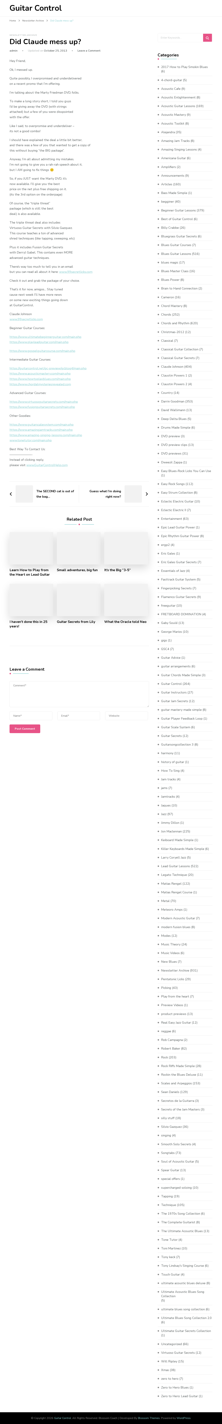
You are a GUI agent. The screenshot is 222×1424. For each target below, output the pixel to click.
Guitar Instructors (174, 692)
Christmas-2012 (172, 332)
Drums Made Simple (175, 427)
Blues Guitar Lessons (176, 254)
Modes (166, 936)
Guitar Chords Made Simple (181, 675)
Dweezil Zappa (171, 462)
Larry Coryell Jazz (173, 857)
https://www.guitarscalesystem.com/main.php (42, 425)
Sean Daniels (170, 1092)
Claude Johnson (172, 367)
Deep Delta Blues (174, 419)
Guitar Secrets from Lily (76, 622)
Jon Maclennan (171, 831)
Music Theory (171, 944)
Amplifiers (168, 167)
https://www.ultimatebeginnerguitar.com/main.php (45, 337)
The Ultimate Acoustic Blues (182, 1231)
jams (164, 788)
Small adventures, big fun (77, 570)
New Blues (169, 962)
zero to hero (169, 1379)
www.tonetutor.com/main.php (31, 440)
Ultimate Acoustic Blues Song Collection (182, 1294)
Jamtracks (168, 797)
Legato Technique (174, 875)
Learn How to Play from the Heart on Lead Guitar (30, 572)
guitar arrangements (176, 666)
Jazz (163, 814)
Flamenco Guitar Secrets (178, 597)
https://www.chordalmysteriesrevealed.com (40, 384)
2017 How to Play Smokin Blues (184, 67)
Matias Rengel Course (176, 892)
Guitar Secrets (171, 736)
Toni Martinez (171, 1248)
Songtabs (168, 1153)
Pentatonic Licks (172, 979)
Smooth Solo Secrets (176, 1144)
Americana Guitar (173, 158)
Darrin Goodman (172, 401)
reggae (166, 1031)
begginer (167, 201)
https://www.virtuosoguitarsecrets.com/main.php (44, 402)
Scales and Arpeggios (176, 1083)
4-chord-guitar (171, 80)
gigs (164, 640)
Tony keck (168, 1257)
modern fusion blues (175, 927)
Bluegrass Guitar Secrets (179, 236)
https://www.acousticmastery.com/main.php (40, 373)
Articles (166, 184)
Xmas (165, 1370)
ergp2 (165, 545)
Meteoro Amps (172, 910)
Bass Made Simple (174, 193)
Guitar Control (36, 8)
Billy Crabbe (170, 228)
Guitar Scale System (175, 727)
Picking (166, 988)
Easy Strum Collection (177, 493)
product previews (173, 1014)
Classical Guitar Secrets (178, 358)
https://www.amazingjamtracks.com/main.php (41, 430)
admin (14, 51)
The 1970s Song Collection (180, 1214)
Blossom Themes (149, 1418)
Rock (164, 1057)
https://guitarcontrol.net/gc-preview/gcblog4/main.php (48, 368)
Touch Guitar (170, 1274)
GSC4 (165, 649)
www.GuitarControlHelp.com (47, 465)
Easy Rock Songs (173, 484)
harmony (167, 753)
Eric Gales (168, 553)
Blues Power (170, 280)
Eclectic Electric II (173, 510)
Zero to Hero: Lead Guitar (179, 1396)
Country (167, 393)
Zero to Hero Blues (175, 1387)
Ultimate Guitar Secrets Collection (186, 1331)
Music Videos (170, 953)
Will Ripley (169, 1361)
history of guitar (172, 762)
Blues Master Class (175, 271)
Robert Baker (170, 1048)
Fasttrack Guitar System (178, 579)
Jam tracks (168, 779)
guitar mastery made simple (181, 710)
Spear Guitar (170, 1170)
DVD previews (171, 453)
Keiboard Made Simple (177, 840)
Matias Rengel (171, 884)
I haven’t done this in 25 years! (28, 624)
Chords (166, 314)
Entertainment (171, 519)
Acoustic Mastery (173, 115)
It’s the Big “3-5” (117, 570)
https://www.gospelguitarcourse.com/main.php (42, 351)
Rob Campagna (172, 1040)
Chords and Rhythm (175, 323)
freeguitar (168, 606)
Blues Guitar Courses (176, 245)
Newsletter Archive (23, 35)
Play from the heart (175, 996)
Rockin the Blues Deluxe (178, 1075)
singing (166, 1135)
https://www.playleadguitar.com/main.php (39, 342)
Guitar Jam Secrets (174, 701)
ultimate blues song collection (183, 1309)
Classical (167, 341)
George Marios (171, 632)
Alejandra (168, 132)
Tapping (167, 1196)
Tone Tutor (169, 1240)
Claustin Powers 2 (174, 384)
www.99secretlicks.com (75, 272)
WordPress (184, 1418)
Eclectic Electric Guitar (177, 501)
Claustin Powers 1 (174, 375)
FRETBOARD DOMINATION (181, 614)
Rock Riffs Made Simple (178, 1066)
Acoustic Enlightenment (178, 97)
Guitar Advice (171, 658)
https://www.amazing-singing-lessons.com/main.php (46, 435)
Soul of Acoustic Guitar (177, 1161)
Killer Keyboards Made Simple (182, 849)
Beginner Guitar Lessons (178, 210)
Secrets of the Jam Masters (180, 1109)
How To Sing (170, 771)
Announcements (172, 176)
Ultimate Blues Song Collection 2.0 (186, 1318)
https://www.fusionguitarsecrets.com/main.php (42, 407)
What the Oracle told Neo (125, 622)
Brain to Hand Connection (179, 288)
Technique (168, 1205)
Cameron (167, 297)
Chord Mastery (171, 306)
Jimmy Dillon (170, 823)
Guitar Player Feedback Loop (182, 718)
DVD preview (170, 436)
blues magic (169, 262)
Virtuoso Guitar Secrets (178, 1353)
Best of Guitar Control (177, 219)
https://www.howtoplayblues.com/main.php (40, 379)
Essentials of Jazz (173, 571)
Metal (165, 901)
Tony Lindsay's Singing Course (182, 1266)
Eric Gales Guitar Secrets (179, 562)
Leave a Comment (89, 51)
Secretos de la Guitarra (177, 1101)
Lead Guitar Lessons (175, 866)
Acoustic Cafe (171, 89)
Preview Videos (172, 1005)
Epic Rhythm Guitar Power (180, 536)
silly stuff (167, 1118)
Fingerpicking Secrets (176, 588)
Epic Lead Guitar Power (178, 527)
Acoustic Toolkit (172, 123)
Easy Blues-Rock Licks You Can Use (186, 471)
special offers (170, 1179)
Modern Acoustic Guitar (178, 918)
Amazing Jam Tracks (175, 141)
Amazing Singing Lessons (179, 149)
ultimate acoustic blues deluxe (183, 1283)
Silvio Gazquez (171, 1127)
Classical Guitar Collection (179, 349)
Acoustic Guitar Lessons (178, 106)
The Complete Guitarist (178, 1222)
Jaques (166, 805)
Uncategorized (171, 1344)
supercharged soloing (176, 1188)
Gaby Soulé (169, 623)
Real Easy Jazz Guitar (176, 1023)
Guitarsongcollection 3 (177, 744)
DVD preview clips (174, 445)
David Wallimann (173, 410)
